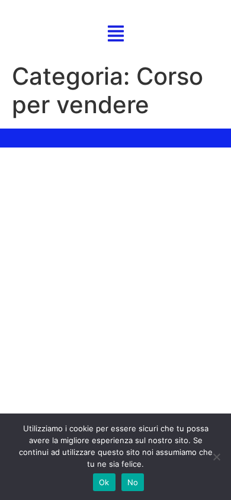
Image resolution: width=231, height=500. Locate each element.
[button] (115, 35)
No (133, 482)
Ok (104, 482)
